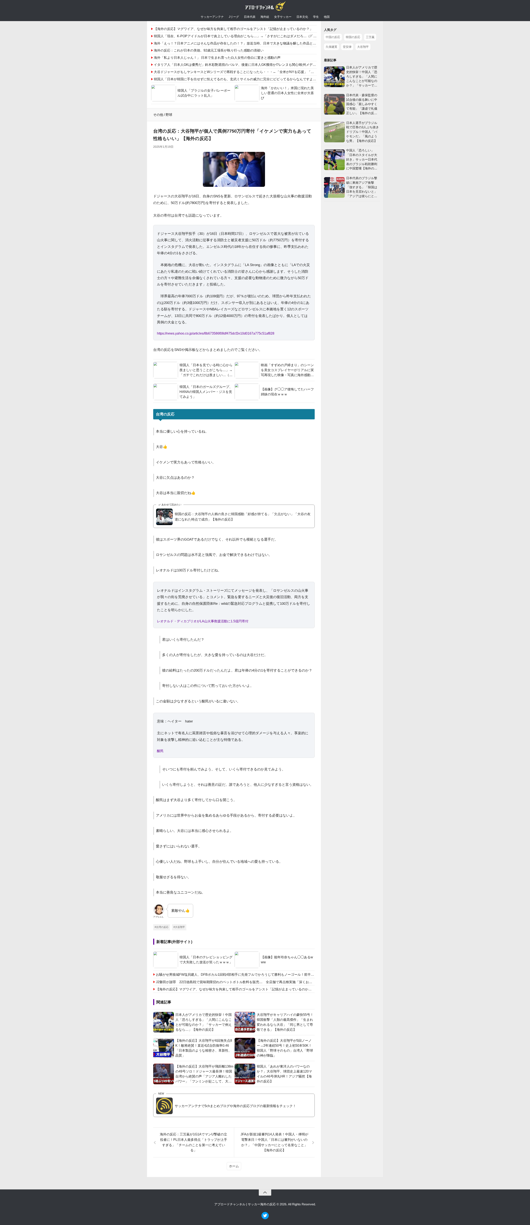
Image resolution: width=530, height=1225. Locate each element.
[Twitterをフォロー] (265, 1218)
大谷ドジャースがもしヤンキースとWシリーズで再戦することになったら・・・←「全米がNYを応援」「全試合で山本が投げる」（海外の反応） (262, 72)
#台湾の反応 (162, 927)
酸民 (160, 751)
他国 (327, 16)
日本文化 (302, 16)
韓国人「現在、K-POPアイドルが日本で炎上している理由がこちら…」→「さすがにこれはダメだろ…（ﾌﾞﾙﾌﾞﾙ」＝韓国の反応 (248, 36)
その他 (158, 114)
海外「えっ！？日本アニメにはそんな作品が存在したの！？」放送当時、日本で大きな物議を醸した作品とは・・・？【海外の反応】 (253, 43)
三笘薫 (370, 37)
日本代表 (249, 16)
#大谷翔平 (179, 927)
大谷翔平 (363, 46)
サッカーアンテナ (212, 16)
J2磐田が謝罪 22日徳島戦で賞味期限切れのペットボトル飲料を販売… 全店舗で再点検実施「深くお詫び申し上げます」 (235, 982)
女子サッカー (283, 16)
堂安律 (347, 46)
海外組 (264, 16)
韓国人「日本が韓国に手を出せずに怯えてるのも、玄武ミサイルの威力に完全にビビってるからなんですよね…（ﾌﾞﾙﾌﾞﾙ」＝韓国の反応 (255, 79)
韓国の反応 (353, 37)
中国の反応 (333, 37)
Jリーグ (234, 16)
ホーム (234, 1166)
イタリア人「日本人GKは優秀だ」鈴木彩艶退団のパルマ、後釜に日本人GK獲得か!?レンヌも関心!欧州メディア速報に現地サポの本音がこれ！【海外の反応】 (271, 64)
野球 (169, 114)
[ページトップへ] (265, 1192)
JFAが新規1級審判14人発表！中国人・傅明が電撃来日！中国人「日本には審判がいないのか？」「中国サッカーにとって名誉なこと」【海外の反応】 (274, 1142)
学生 (316, 16)
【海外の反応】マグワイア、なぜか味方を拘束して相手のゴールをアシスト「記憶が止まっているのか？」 (233, 29)
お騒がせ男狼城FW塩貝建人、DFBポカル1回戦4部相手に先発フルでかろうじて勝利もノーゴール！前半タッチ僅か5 (235, 974)
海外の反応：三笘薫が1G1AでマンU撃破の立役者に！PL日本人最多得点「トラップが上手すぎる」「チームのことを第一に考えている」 (193, 1142)
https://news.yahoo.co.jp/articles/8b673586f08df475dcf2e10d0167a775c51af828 (215, 333)
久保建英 (331, 46)
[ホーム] (265, 7)
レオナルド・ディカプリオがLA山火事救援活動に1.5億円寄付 (202, 621)
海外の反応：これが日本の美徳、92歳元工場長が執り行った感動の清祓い (209, 50)
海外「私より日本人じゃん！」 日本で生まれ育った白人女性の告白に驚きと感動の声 (217, 57)
